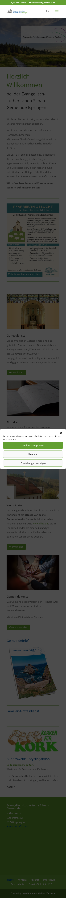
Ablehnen (33, 454)
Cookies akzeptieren (33, 445)
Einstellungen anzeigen (33, 463)
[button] (61, 432)
